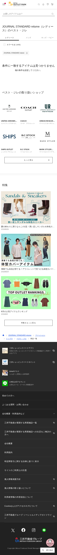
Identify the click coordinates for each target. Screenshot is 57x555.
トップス (9, 339)
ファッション (40, 335)
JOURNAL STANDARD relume (19, 335)
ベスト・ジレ (22, 339)
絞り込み (49, 550)
